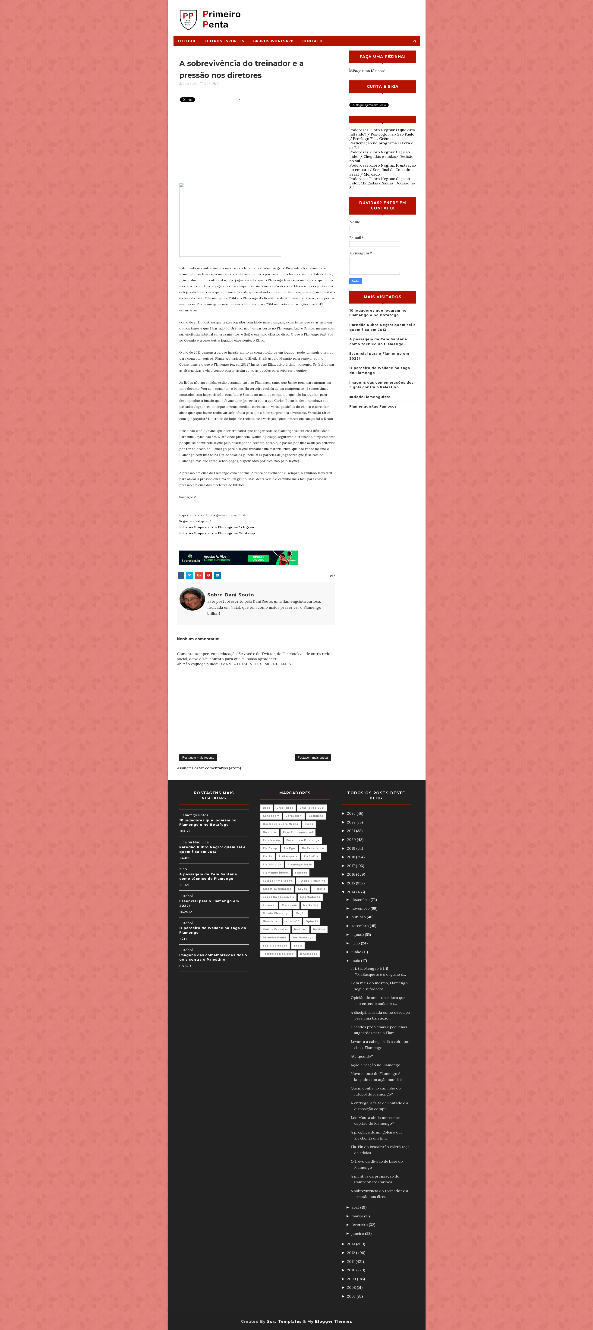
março (357, 1216)
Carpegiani (294, 815)
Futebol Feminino (312, 880)
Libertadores (310, 897)
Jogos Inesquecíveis (278, 897)
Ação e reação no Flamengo (375, 1065)
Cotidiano (316, 815)
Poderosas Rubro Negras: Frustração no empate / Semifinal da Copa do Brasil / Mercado (382, 169)
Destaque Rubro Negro (280, 824)
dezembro (361, 899)
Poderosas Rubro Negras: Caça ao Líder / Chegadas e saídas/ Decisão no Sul (381, 156)
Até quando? (362, 1056)
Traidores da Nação (278, 953)
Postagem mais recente (198, 757)
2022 (351, 822)
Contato (312, 41)
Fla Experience (312, 848)
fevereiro (360, 1224)
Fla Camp (270, 848)
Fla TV (267, 856)
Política (319, 929)
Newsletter (271, 921)
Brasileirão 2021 (312, 807)
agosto (358, 934)
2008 (352, 1287)
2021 (351, 830)
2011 (351, 1261)
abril (355, 1207)
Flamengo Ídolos (276, 872)
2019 (351, 848)
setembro (360, 925)
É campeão (309, 953)
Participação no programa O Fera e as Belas (381, 145)
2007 (351, 1296)
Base (266, 807)
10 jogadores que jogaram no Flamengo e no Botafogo (208, 822)
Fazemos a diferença (302, 840)
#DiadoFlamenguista (370, 397)
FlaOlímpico (272, 864)
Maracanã (289, 905)
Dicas (309, 824)
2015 (351, 883)
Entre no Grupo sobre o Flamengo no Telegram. (217, 527)
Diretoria (270, 832)
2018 (351, 857)
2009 (352, 1278)
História (319, 888)
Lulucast (269, 905)
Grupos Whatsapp (273, 41)
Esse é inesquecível (298, 832)
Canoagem (271, 815)
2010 (351, 1270)
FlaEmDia (311, 856)
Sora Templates (284, 1321)
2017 (351, 865)
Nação (301, 913)
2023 (351, 813)
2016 (351, 874)
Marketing (311, 905)
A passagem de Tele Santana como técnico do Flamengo (208, 876)
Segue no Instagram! (195, 521)
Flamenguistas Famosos (373, 406)
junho (356, 952)
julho (356, 943)
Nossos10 (292, 921)
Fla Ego (289, 848)
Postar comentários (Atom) (216, 768)
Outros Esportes (224, 41)
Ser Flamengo (303, 937)
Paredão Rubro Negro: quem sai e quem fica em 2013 (212, 849)
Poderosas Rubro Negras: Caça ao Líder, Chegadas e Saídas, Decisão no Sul (382, 183)
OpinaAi (312, 921)
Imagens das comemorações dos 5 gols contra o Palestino (213, 957)
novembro (361, 908)
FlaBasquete (288, 856)
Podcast (300, 929)
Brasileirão (285, 807)
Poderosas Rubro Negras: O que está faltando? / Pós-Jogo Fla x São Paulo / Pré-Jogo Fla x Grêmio (382, 134)
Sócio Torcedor (275, 945)
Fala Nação (271, 840)
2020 (352, 839)
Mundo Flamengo (276, 913)
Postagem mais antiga (313, 757)
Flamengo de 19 (300, 864)
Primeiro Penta (274, 937)
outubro (359, 917)
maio (356, 960)
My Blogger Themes (329, 1321)
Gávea (302, 888)
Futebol (187, 41)
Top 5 (297, 945)
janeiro (358, 1233)
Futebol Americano (277, 880)
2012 (351, 1252)
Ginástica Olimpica (277, 888)
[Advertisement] (335, 15)
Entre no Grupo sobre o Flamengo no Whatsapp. (217, 533)
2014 (351, 892)
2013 (351, 1243)
